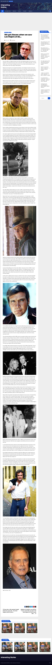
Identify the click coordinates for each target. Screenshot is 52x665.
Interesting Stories (8, 657)
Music (19, 11)
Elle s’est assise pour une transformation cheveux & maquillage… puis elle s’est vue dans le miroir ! (45, 37)
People (14, 11)
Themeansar (18, 662)
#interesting (13, 40)
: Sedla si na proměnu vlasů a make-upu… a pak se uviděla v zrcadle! (45, 74)
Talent (24, 11)
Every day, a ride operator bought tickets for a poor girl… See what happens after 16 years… (11, 611)
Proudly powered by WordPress (5, 662)
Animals (30, 11)
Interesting (8, 11)
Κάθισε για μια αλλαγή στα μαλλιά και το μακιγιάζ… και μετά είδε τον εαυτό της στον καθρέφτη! (45, 56)
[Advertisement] (26, 20)
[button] (48, 11)
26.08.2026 (5, 650)
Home (50, 662)
